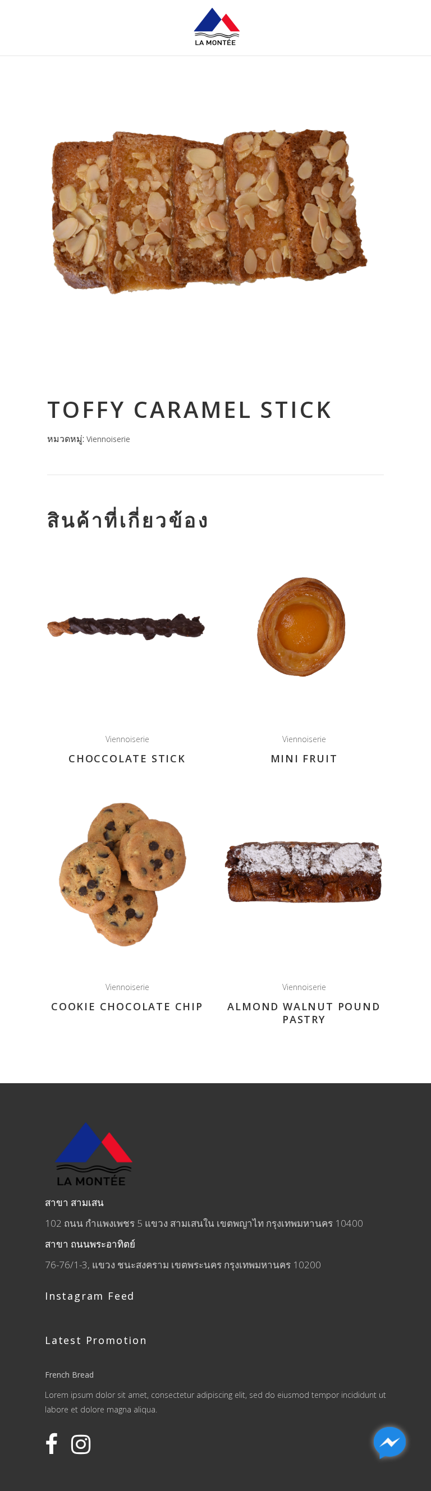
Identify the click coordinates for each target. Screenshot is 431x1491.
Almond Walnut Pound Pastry (303, 1013)
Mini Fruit (304, 758)
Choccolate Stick (127, 758)
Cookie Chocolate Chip (127, 1006)
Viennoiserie (108, 439)
